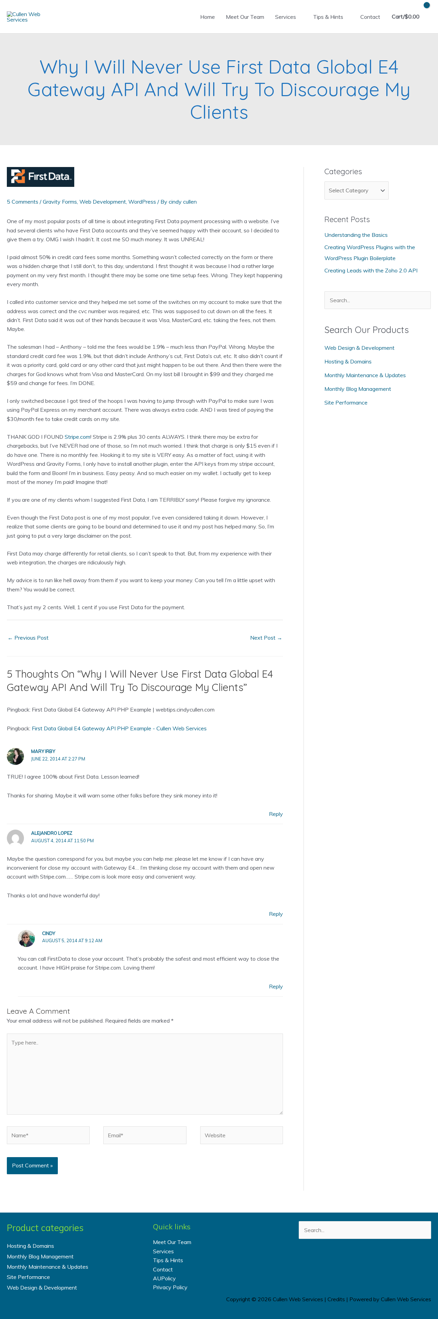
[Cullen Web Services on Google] (392, 1263)
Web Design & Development (359, 347)
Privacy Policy (170, 1287)
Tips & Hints (328, 16)
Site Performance (346, 402)
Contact (370, 16)
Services (285, 16)
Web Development (102, 201)
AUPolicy (164, 1278)
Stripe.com (77, 436)
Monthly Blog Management (357, 388)
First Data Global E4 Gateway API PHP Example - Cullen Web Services (119, 728)
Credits (336, 1299)
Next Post (266, 637)
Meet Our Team (245, 16)
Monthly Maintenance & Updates (365, 375)
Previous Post (28, 637)
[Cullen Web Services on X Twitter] (356, 1263)
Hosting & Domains (348, 361)
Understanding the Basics (356, 234)
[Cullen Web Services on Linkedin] (374, 1263)
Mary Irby (43, 751)
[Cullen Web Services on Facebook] (337, 1263)
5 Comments (22, 201)
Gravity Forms (60, 201)
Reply (276, 813)
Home (207, 16)
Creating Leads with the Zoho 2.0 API (370, 270)
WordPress (142, 201)
